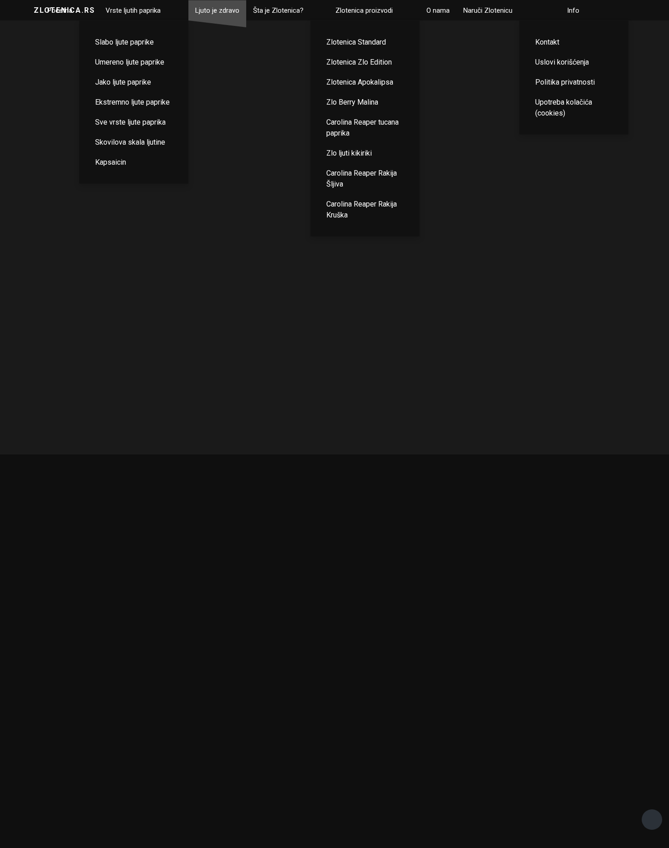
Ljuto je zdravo (217, 10)
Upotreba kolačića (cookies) (563, 107)
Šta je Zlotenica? (278, 10)
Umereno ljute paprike (129, 61)
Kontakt (547, 41)
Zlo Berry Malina (352, 101)
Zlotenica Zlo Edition (359, 61)
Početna (59, 10)
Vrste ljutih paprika (133, 10)
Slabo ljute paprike (124, 41)
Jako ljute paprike (123, 81)
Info (573, 10)
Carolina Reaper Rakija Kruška (361, 209)
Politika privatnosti (565, 81)
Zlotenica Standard (356, 41)
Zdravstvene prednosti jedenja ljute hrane (335, 268)
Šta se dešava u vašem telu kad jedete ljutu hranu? (163, 269)
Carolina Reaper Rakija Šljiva (361, 178)
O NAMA (427, 734)
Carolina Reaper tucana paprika (362, 127)
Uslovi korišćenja (562, 61)
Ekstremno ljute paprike (132, 101)
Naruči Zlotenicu (487, 10)
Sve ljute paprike (56, 738)
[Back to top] (652, 819)
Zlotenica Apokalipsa (359, 81)
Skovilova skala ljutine (130, 141)
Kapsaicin (110, 161)
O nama (438, 10)
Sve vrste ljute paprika (130, 121)
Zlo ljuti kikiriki (349, 152)
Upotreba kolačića (613, 738)
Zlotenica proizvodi (364, 10)
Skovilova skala (279, 738)
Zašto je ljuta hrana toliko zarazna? (505, 73)
